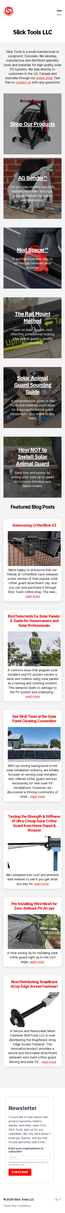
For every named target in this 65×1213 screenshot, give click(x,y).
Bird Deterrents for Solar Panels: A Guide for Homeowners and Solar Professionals (34, 621)
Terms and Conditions (17, 1205)
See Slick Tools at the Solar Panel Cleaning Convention (34, 718)
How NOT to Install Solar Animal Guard (32, 456)
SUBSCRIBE (20, 1172)
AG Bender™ (32, 177)
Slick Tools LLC (24, 1199)
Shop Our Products (32, 124)
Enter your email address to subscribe (26, 1150)
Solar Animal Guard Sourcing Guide (32, 384)
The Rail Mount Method (32, 317)
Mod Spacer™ (32, 249)
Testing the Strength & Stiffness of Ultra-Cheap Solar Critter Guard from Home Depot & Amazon (34, 823)
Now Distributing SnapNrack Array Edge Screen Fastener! (34, 984)
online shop (44, 78)
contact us (23, 82)
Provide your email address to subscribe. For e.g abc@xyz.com (28, 1163)
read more (32, 596)
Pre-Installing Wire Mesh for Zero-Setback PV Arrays (34, 906)
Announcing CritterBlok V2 (34, 525)
